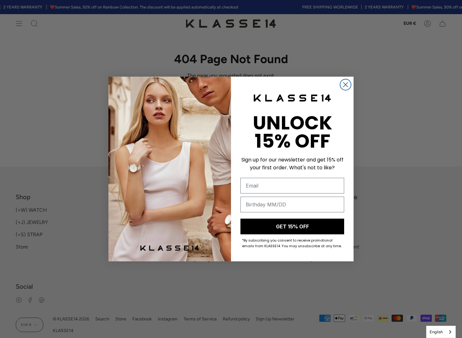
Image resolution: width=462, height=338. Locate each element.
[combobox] (441, 332)
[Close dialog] (345, 84)
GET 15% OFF (292, 226)
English (436, 332)
